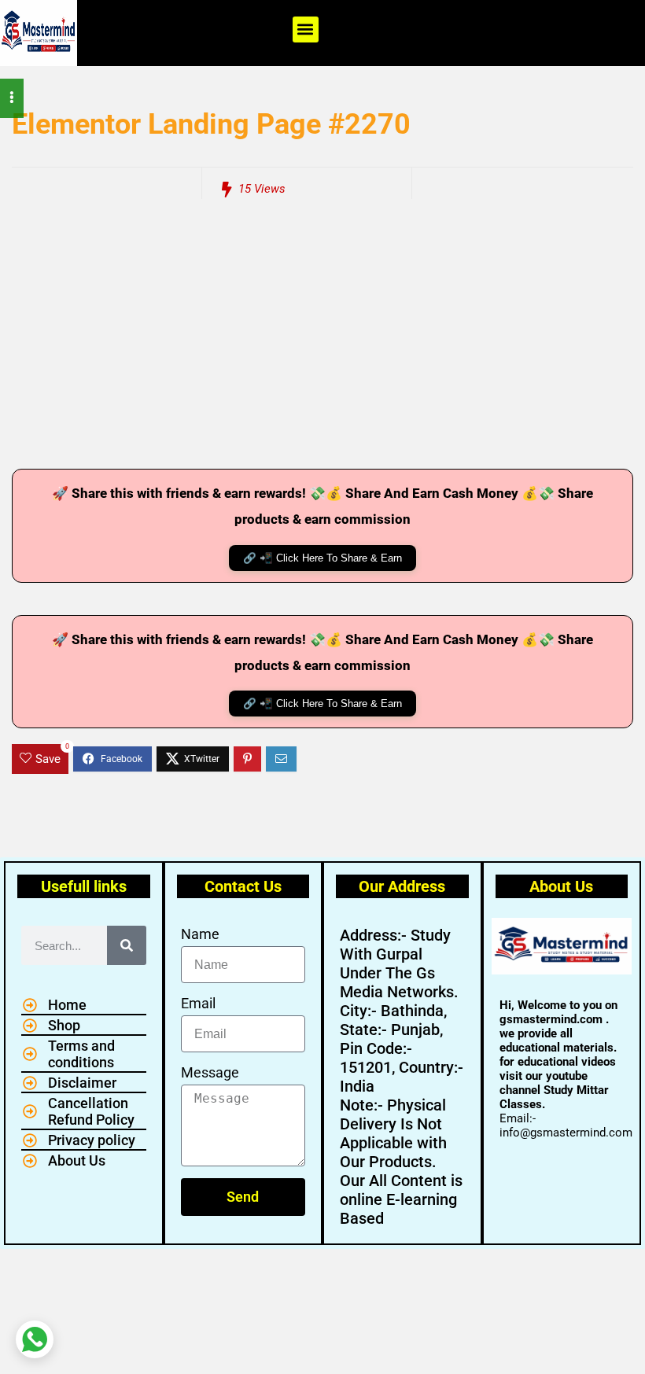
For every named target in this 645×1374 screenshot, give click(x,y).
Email (198, 1003)
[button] (306, 29)
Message (210, 1072)
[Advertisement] (322, 343)
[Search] (126, 945)
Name (200, 934)
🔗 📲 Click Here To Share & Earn (322, 558)
